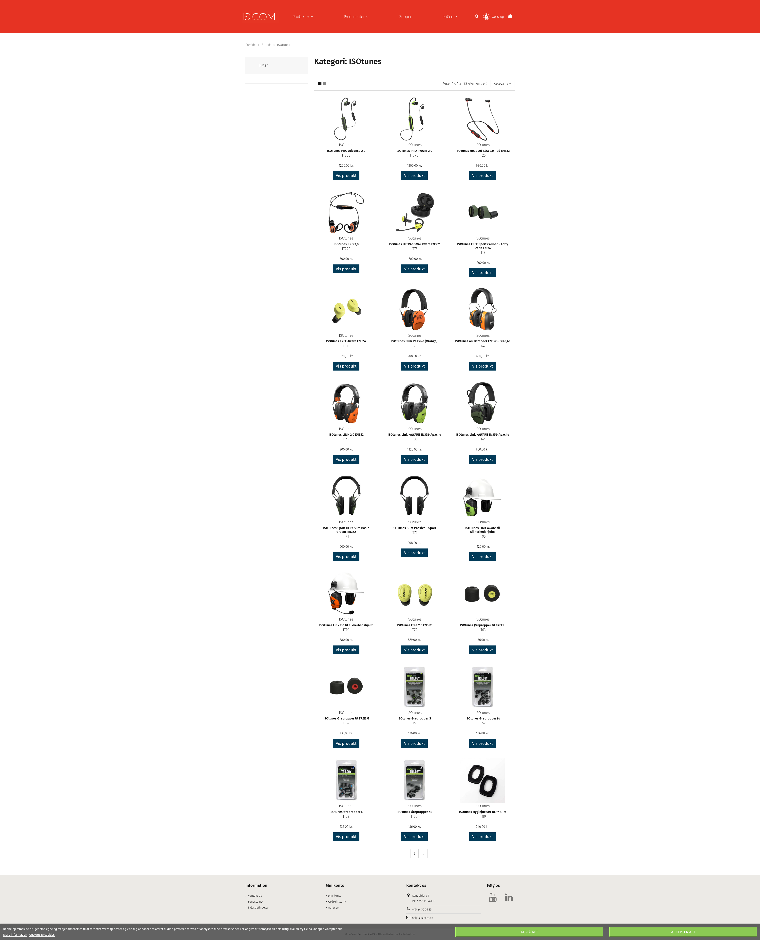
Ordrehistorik (337, 901)
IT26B (346, 155)
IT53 (346, 816)
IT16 (346, 346)
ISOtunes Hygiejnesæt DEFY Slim (482, 812)
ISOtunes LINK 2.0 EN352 (346, 434)
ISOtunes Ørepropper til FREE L (482, 625)
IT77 (414, 532)
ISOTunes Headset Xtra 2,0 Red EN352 (483, 151)
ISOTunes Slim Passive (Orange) (414, 341)
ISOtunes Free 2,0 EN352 (414, 625)
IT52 (482, 723)
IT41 (346, 536)
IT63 (483, 630)
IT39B (414, 155)
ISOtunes (346, 145)
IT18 (483, 252)
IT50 (414, 816)
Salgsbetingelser (259, 907)
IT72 (414, 630)
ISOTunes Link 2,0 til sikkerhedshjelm (346, 625)
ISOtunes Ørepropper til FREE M (346, 718)
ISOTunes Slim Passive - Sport (414, 528)
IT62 (346, 723)
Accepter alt (683, 932)
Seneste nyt (255, 901)
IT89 (482, 816)
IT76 (414, 249)
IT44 (483, 439)
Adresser (334, 907)
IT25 (482, 155)
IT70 (346, 630)
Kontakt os (255, 895)
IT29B (346, 249)
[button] (303, 17)
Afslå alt (529, 932)
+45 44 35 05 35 (421, 909)
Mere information (15, 934)
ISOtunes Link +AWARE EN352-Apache (414, 434)
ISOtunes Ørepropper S (414, 718)
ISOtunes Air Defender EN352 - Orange (482, 341)
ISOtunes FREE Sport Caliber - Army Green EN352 (482, 246)
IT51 (414, 723)
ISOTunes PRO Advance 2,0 (346, 151)
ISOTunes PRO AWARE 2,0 (414, 151)
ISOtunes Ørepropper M (483, 718)
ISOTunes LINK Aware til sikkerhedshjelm (482, 530)
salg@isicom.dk (422, 918)
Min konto (335, 895)
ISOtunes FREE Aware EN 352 (346, 341)
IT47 (482, 346)
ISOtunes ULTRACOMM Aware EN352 (414, 244)
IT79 (414, 346)
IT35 (414, 439)
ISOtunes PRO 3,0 (346, 244)
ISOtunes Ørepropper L (346, 812)
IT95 (482, 536)
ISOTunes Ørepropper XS (414, 812)
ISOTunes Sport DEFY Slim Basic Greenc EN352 (346, 530)
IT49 (346, 439)
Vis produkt (346, 175)
